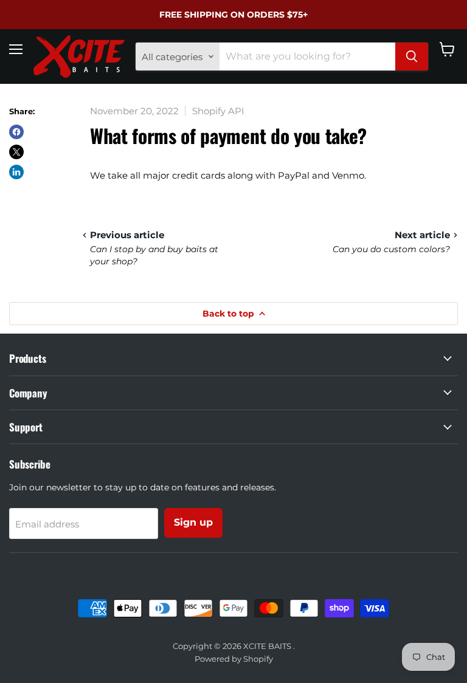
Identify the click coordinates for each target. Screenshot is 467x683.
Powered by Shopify (234, 659)
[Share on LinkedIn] (16, 172)
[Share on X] (16, 152)
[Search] (411, 56)
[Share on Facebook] (16, 132)
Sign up (193, 522)
